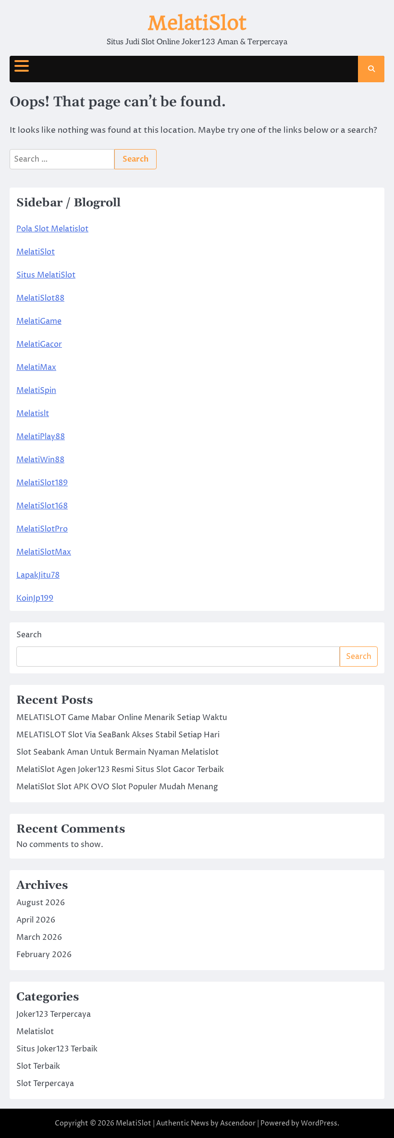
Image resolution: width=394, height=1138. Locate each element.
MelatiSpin (36, 390)
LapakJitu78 (38, 575)
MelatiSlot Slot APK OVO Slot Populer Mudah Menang (117, 787)
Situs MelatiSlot (45, 275)
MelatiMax (36, 367)
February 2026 (44, 954)
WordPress (319, 1123)
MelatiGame (39, 321)
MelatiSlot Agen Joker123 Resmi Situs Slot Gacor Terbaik (120, 769)
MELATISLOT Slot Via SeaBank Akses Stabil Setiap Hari (118, 735)
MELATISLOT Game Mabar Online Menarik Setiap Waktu (121, 717)
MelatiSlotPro (42, 529)
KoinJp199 (34, 598)
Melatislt (32, 413)
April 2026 (35, 920)
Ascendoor (238, 1123)
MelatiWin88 (40, 460)
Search (29, 635)
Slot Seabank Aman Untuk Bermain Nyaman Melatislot (117, 752)
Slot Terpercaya (45, 1083)
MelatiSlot (197, 23)
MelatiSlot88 (40, 298)
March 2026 (39, 937)
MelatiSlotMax (43, 552)
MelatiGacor (39, 344)
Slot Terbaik (38, 1066)
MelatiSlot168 (42, 506)
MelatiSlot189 (42, 483)
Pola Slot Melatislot (52, 229)
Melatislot (35, 1031)
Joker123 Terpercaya (53, 1014)
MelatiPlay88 (40, 436)
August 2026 (40, 903)
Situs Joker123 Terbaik (57, 1049)
